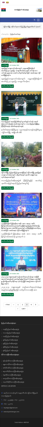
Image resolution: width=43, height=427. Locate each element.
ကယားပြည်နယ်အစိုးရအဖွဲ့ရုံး (11, 333)
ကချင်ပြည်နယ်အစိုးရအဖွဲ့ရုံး (11, 329)
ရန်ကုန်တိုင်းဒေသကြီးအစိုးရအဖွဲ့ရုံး (13, 361)
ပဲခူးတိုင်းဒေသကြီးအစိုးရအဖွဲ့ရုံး (12, 375)
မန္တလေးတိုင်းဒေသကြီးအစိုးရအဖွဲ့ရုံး (13, 364)
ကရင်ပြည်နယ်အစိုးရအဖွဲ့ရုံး (11, 336)
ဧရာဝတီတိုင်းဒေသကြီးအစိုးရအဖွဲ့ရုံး (13, 371)
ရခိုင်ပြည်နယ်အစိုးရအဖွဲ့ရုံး (10, 347)
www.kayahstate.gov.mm (11, 412)
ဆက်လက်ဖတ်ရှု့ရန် (7, 86)
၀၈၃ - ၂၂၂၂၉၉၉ (8, 400)
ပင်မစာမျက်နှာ (5, 34)
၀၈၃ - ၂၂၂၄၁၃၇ (19, 400)
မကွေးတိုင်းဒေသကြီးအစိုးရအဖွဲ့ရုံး (12, 378)
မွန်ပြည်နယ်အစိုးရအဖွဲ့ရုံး (10, 343)
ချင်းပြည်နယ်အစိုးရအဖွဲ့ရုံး (10, 340)
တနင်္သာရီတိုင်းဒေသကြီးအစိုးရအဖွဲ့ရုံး (13, 382)
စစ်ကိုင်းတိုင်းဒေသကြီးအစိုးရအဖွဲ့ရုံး (13, 368)
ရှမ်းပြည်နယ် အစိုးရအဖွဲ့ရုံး (10, 350)
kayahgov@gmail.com (11, 408)
